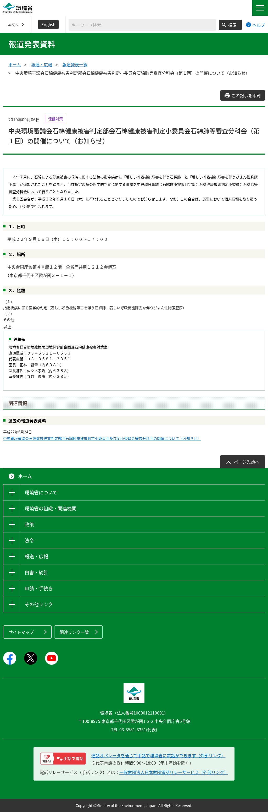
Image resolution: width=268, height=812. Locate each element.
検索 (232, 24)
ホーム (14, 64)
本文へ (13, 24)
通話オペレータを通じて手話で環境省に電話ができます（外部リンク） (158, 755)
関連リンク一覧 (74, 632)
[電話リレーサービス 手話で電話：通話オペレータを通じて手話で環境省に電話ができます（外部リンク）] (63, 758)
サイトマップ (21, 632)
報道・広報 (41, 64)
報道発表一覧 (74, 64)
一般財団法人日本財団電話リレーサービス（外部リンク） (173, 772)
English (48, 24)
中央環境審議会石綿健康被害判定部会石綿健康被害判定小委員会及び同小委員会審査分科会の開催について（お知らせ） (102, 438)
